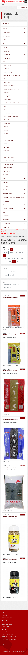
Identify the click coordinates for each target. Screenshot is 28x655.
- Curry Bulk (6, 147)
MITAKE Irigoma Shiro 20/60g (10, 370)
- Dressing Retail (7, 99)
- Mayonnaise (6, 92)
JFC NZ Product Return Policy (9, 639)
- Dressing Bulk (6, 96)
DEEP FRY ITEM (7, 193)
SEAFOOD (5, 182)
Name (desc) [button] (16, 284)
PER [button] (22, 258)
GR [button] (8, 249)
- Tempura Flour (7, 130)
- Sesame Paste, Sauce (8, 157)
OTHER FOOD (7, 216)
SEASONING (6, 55)
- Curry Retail (6, 150)
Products (4, 615)
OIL (4, 43)
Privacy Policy (5, 632)
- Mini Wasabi (6, 119)
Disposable (6, 219)
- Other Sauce (6, 82)
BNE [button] (9, 258)
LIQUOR (5, 29)
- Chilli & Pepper (7, 123)
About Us (4, 629)
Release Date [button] (7, 284)
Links (2, 644)
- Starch (5, 143)
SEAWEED (6, 186)
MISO (4, 40)
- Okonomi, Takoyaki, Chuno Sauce (11, 75)
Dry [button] (16, 252)
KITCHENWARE (7, 223)
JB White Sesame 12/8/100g (10, 516)
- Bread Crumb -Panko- (8, 140)
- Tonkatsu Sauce (7, 58)
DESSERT (5, 212)
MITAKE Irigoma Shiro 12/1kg (10, 297)
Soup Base (6, 51)
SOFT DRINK (6, 32)
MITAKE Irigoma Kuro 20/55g (10, 419)
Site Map (3, 647)
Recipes (3, 642)
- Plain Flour (6, 133)
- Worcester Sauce (7, 61)
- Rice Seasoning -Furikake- (9, 160)
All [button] (11, 249)
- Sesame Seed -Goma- (8, 154)
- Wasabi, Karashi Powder (9, 113)
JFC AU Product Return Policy (10, 637)
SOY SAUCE (6, 36)
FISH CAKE (6, 190)
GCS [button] (13, 258)
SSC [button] (14, 261)
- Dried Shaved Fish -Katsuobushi (11, 102)
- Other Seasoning (7, 167)
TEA (4, 205)
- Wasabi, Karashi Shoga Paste (10, 116)
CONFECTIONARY (8, 208)
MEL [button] (18, 258)
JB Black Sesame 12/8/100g (10, 559)
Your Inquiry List (22, 7)
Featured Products (6, 617)
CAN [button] (9, 261)
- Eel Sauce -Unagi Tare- (9, 72)
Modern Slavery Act (7, 634)
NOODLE (5, 175)
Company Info (5, 626)
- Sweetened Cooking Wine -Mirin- (11, 89)
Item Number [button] (7, 287)
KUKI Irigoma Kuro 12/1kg (9, 467)
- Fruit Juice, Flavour (8, 164)
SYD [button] (5, 261)
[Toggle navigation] (3, 4)
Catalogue (4, 620)
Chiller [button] (11, 252)
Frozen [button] (6, 252)
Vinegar (5, 47)
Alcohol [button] (21, 252)
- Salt (4, 109)
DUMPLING (6, 201)
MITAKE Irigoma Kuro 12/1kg (10, 334)
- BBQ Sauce (6, 68)
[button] (6, 275)
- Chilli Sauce (6, 126)
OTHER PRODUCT (8, 227)
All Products (7, 24)
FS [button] (4, 249)
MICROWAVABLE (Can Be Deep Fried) (13, 197)
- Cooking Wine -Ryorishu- (9, 85)
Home (3, 612)
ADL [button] (5, 258)
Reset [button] (11, 275)
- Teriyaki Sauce (7, 65)
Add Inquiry (22, 295)
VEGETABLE (6, 178)
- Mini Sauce (6, 78)
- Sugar (4, 106)
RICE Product (6, 171)
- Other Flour (6, 137)
